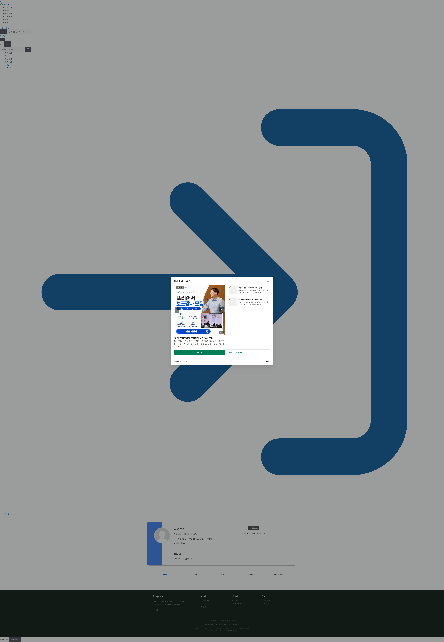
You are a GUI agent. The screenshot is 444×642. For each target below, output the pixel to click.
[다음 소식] (221, 310)
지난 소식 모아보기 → (237, 352)
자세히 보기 (199, 352)
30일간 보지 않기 (181, 361)
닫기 (267, 361)
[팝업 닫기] (268, 281)
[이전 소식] (177, 310)
